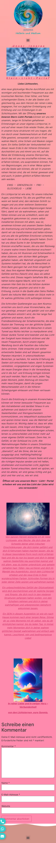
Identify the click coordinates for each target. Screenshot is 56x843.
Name (5, 783)
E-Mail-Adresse (10, 794)
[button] (28, 40)
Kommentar (8, 746)
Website (5, 806)
